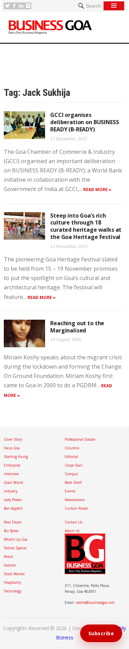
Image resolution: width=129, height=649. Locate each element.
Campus (71, 473)
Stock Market (14, 573)
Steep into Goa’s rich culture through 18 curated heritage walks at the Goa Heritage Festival (85, 226)
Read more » (97, 189)
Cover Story (13, 439)
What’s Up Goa (16, 539)
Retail (8, 556)
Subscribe (101, 633)
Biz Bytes (11, 530)
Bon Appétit (13, 508)
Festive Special (15, 548)
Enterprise (12, 465)
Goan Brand (13, 482)
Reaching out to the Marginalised (77, 326)
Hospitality (12, 582)
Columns (72, 448)
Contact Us (73, 522)
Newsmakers (75, 499)
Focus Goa (12, 448)
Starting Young (16, 456)
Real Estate (12, 522)
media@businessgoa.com (95, 602)
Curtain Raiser (76, 508)
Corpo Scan (74, 465)
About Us (72, 530)
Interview (11, 473)
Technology (12, 591)
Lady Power (13, 499)
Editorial (71, 456)
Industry (11, 491)
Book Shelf (73, 482)
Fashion (10, 565)
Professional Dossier (80, 439)
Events (70, 491)
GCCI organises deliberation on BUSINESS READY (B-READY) (84, 122)
